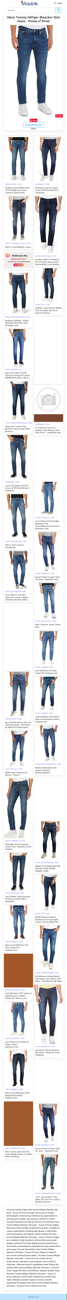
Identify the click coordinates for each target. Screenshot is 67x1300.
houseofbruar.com (33, 125)
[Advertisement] (33, 637)
